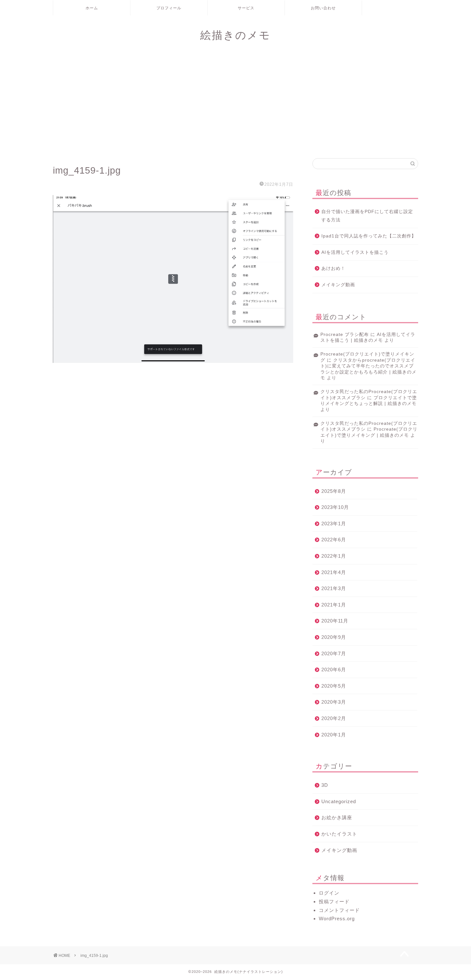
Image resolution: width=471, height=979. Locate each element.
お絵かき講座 (336, 817)
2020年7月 (333, 653)
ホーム (92, 7)
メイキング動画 (338, 284)
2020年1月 (333, 734)
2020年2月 (333, 718)
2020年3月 (333, 702)
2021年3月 (333, 588)
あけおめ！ (333, 268)
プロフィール (168, 7)
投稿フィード (334, 901)
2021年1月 (333, 604)
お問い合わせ (323, 7)
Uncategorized (338, 801)
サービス (246, 7)
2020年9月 (333, 637)
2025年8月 (333, 491)
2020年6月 (333, 669)
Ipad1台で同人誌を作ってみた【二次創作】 (368, 236)
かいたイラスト (339, 834)
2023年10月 (335, 507)
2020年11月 (334, 620)
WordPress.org (337, 918)
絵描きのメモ (235, 34)
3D (324, 785)
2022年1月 (333, 556)
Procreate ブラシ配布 (344, 334)
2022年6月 (333, 539)
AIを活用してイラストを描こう (355, 252)
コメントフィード (339, 910)
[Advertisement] (235, 104)
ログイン (329, 893)
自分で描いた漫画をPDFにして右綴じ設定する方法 (367, 215)
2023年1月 (333, 523)
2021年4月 (333, 572)
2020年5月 (333, 686)
